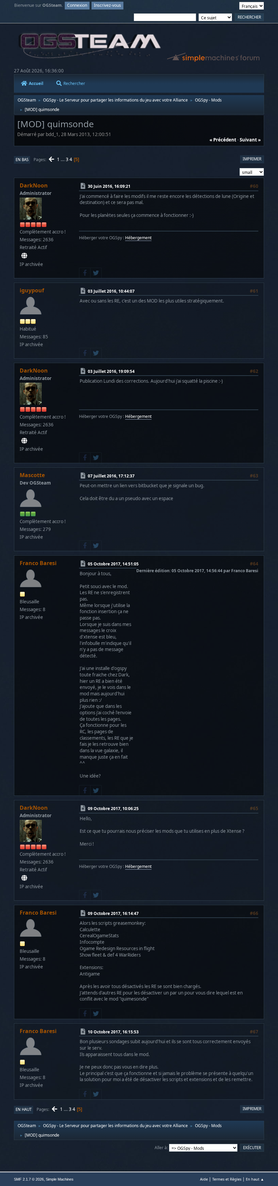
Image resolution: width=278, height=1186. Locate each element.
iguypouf (32, 290)
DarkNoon (34, 185)
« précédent (223, 140)
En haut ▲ (255, 1179)
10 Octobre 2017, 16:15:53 (113, 1032)
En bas (22, 159)
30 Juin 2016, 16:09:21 (109, 186)
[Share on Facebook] (84, 273)
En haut (24, 1109)
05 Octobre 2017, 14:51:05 (113, 564)
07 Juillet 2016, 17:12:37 (111, 476)
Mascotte (32, 475)
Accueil (36, 83)
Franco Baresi (38, 563)
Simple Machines (60, 1179)
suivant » (250, 140)
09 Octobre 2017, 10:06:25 (113, 808)
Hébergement (138, 238)
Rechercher (74, 83)
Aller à (161, 1147)
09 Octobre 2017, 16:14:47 (113, 913)
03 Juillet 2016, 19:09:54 (111, 371)
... (63, 159)
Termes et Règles (226, 1179)
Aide (204, 1179)
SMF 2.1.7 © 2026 (29, 1179)
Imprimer (252, 158)
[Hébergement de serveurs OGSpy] (24, 256)
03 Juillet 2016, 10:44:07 (111, 291)
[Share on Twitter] (96, 273)
